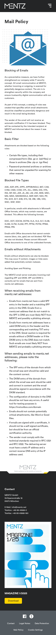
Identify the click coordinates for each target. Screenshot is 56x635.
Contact (11, 624)
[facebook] (24, 616)
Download (13, 601)
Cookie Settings (35, 630)
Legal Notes (24, 624)
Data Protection (42, 624)
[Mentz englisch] (15, 6)
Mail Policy (18, 630)
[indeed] (31, 616)
